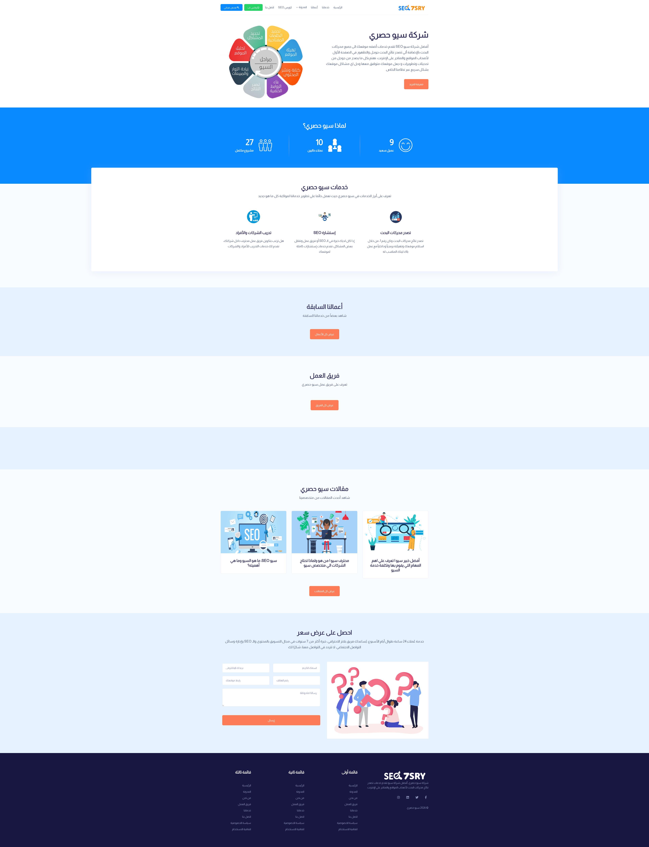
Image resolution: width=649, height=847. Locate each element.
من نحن (353, 797)
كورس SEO (285, 7)
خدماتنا (325, 7)
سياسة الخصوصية (347, 822)
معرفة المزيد (416, 84)
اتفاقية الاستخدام (348, 829)
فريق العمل (350, 804)
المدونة (303, 7)
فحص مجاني (230, 7)
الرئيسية (337, 7)
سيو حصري (413, 807)
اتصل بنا (269, 7)
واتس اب (252, 7)
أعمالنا (314, 7)
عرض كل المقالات (324, 591)
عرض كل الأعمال (324, 334)
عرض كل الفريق (324, 405)
